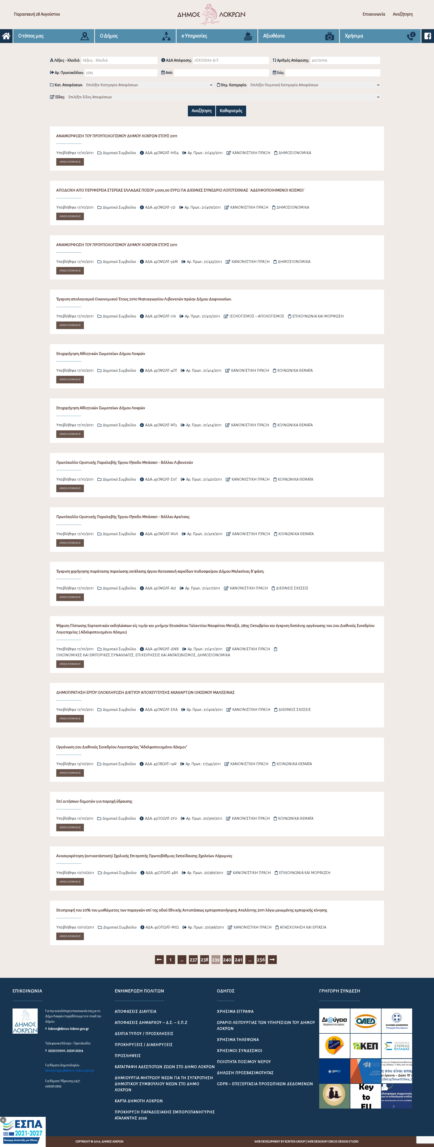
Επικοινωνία (374, 14)
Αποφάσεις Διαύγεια (135, 1012)
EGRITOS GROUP (295, 1141)
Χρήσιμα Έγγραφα (235, 1012)
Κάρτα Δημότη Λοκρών (139, 1101)
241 (238, 959)
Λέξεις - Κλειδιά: (66, 60)
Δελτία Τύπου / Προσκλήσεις (144, 1034)
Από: (169, 73)
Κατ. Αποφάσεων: (68, 85)
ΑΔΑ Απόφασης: (178, 60)
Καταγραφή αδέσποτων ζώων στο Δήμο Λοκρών (165, 1067)
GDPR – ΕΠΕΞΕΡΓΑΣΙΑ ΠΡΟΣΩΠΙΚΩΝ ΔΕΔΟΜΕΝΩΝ (265, 1084)
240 (227, 959)
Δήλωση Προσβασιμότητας (245, 1073)
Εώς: (280, 73)
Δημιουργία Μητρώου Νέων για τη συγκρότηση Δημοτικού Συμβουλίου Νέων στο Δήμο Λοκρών (164, 1084)
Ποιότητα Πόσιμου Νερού (244, 1062)
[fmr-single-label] (334, 1020)
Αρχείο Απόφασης (70, 162)
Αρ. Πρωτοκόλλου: (69, 73)
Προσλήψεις (128, 1056)
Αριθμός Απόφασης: (292, 60)
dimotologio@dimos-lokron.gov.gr (69, 1070)
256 (261, 959)
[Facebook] (427, 36)
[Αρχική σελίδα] (6, 36)
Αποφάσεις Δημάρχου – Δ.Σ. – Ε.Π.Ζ (151, 1023)
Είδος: (60, 97)
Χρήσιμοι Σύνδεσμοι (239, 1051)
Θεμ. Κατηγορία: (233, 85)
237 (193, 959)
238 (204, 959)
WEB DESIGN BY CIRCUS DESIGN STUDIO (332, 1141)
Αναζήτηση (403, 14)
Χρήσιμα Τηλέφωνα (238, 1040)
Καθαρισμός (231, 111)
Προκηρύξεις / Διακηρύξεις (144, 1045)
